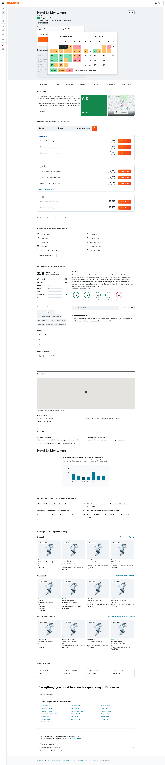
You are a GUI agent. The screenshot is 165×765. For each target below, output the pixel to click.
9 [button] (65, 51)
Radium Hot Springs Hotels (49, 714)
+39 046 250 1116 (43, 23)
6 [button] (51, 51)
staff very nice (42, 312)
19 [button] (79, 56)
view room (41, 324)
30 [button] (66, 65)
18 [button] (75, 56)
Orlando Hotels (45, 716)
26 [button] (79, 60)
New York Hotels (106, 711)
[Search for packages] (3, 21)
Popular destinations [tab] (46, 694)
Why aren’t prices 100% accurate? (50, 751)
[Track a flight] (3, 30)
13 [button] (52, 56)
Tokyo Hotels (105, 714)
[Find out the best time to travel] (3, 34)
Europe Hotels (56, 760)
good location (42, 320)
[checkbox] (46, 357)
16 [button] (65, 56)
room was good (56, 316)
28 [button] (56, 65)
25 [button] (75, 60)
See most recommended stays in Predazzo (121, 616)
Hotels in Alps (92, 760)
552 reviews (53, 18)
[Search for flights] (3, 9)
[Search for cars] (3, 17)
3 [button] (70, 47)
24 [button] (70, 60)
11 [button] (74, 51)
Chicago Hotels (75, 714)
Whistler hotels (45, 722)
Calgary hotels (45, 719)
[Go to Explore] (3, 26)
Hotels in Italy (65, 760)
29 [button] (61, 65)
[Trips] (3, 40)
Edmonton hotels (76, 719)
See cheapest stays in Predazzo (125, 575)
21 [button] (56, 60)
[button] (3, 3)
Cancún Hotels (45, 706)
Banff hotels (74, 716)
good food (51, 312)
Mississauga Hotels (47, 708)
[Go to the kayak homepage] (13, 3)
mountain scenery (60, 324)
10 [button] (70, 51)
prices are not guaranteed (75, 738)
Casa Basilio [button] (42, 560)
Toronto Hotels (105, 706)
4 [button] (74, 47)
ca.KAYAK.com (40, 760)
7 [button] (56, 51)
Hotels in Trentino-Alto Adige (79, 760)
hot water (51, 320)
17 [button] (70, 56)
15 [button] (61, 56)
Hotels (48, 760)
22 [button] (61, 60)
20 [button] (52, 60)
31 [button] (113, 65)
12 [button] (79, 51)
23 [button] (65, 60)
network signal (60, 320)
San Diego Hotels (76, 706)
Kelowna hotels (105, 719)
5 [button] (79, 47)
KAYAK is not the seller (46, 744)
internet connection (44, 316)
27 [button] (52, 65)
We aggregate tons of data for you (50, 747)
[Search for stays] (3, 13)
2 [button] (65, 47)
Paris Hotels (104, 708)
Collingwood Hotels (77, 711)
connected (49, 324)
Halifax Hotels (75, 708)
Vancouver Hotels (46, 711)
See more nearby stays (127, 537)
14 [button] (56, 56)
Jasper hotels (105, 716)
